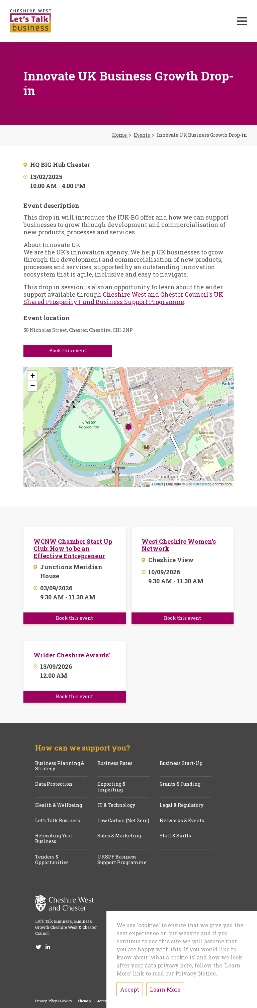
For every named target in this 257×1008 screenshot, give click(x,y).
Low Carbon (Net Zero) (123, 821)
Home (120, 135)
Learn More (165, 989)
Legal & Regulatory (181, 805)
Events (142, 135)
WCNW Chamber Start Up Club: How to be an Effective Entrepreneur (72, 549)
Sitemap (84, 1001)
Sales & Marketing (119, 836)
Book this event (67, 350)
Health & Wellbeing (58, 805)
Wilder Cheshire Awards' (71, 655)
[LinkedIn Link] (48, 946)
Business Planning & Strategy (59, 766)
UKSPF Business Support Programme (122, 860)
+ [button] (32, 375)
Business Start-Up (181, 763)
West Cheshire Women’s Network (179, 545)
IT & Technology (116, 805)
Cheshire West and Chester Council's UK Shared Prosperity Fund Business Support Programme (123, 298)
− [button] (32, 385)
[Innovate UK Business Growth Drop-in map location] (128, 427)
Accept (129, 989)
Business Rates (115, 763)
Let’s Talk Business (57, 821)
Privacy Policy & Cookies (53, 1001)
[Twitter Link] (38, 946)
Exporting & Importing (111, 787)
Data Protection (53, 784)
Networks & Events (182, 821)
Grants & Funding (180, 784)
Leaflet (157, 483)
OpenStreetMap (198, 483)
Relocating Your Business (54, 838)
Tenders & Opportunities (52, 860)
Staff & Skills (175, 836)
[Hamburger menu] (242, 21)
